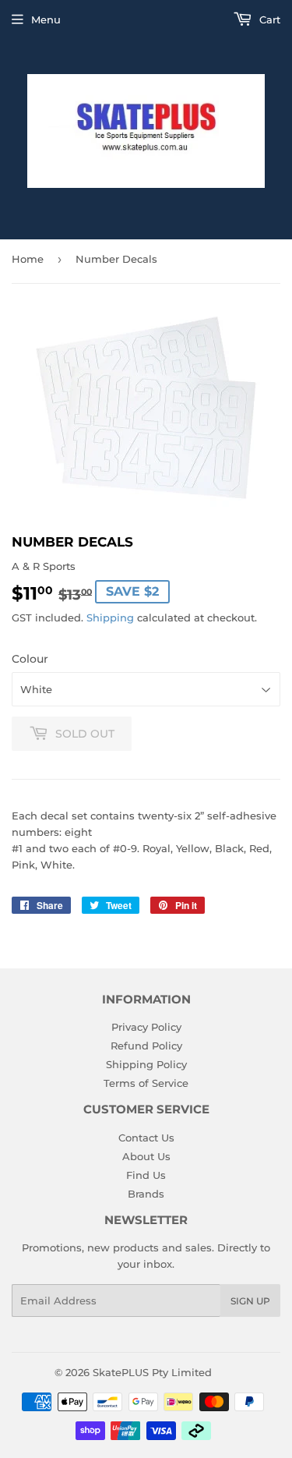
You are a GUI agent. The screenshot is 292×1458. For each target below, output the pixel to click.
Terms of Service (146, 1083)
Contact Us (146, 1137)
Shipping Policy (146, 1064)
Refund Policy (146, 1045)
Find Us (146, 1175)
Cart (268, 19)
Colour (30, 659)
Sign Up (250, 1301)
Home (28, 259)
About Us (146, 1156)
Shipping (110, 617)
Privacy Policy (146, 1027)
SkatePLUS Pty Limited (152, 1372)
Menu (46, 19)
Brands (146, 1193)
